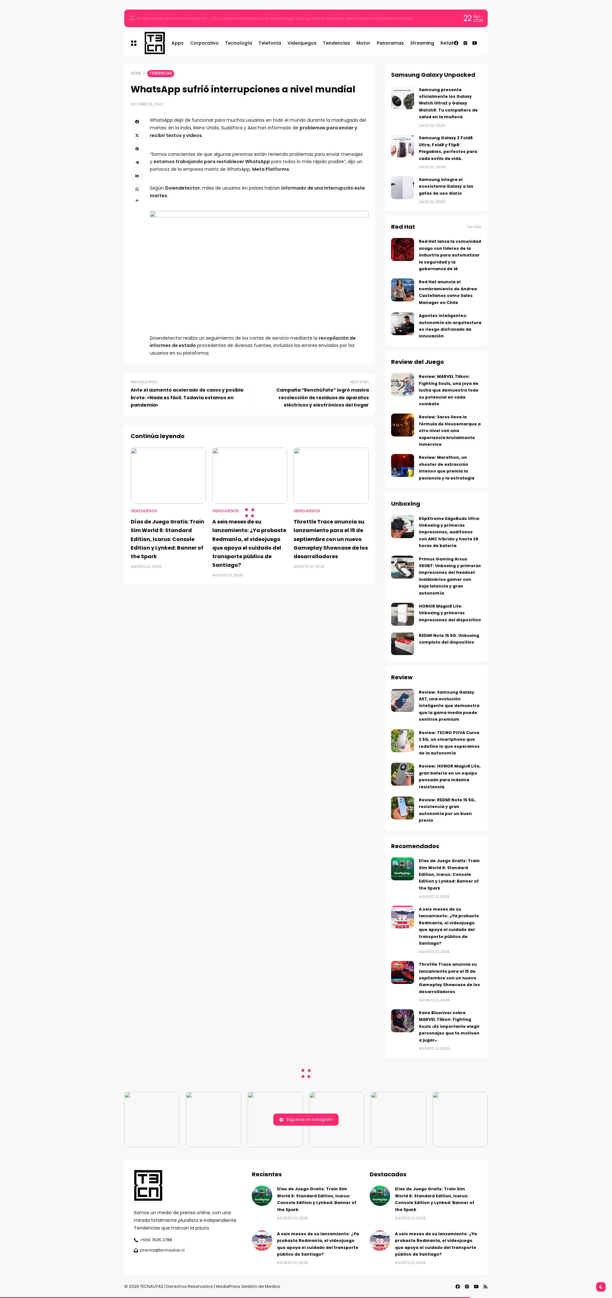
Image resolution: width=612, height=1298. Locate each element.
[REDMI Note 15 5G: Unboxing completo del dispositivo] (402, 643)
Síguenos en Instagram (309, 1119)
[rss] (485, 1286)
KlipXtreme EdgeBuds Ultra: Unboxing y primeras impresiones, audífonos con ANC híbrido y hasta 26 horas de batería (449, 532)
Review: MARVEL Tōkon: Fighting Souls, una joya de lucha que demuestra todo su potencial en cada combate (448, 390)
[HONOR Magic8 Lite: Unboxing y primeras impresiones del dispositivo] (402, 614)
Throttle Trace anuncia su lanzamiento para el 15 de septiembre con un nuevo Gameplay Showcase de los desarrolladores (331, 539)
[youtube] (474, 43)
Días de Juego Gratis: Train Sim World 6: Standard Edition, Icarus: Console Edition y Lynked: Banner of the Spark (260, 18)
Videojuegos (144, 511)
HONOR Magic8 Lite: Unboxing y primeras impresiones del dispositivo (450, 613)
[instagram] (465, 43)
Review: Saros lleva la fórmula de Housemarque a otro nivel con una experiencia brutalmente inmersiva (450, 430)
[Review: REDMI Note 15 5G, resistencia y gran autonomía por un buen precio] (402, 808)
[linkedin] (137, 176)
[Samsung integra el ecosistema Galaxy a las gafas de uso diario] (402, 187)
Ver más (474, 227)
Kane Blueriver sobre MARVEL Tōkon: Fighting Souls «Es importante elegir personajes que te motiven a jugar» (449, 1026)
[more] (137, 200)
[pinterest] (137, 149)
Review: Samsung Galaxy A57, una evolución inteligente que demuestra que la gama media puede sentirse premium (449, 705)
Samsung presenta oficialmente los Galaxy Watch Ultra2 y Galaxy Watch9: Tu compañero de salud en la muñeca (448, 103)
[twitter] (137, 135)
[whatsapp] (137, 189)
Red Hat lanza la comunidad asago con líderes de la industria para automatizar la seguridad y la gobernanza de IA (450, 255)
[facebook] (456, 43)
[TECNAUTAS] (151, 43)
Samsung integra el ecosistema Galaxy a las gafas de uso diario (446, 186)
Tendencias (160, 73)
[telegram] (137, 162)
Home (136, 73)
